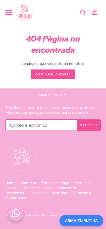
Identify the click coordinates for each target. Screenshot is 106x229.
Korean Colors (56, 215)
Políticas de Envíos (36, 188)
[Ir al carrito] (94, 12)
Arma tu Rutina (81, 220)
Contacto (28, 182)
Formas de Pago (55, 182)
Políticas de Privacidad (48, 192)
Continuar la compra (52, 74)
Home (10, 182)
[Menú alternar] (8, 12)
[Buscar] (83, 12)
